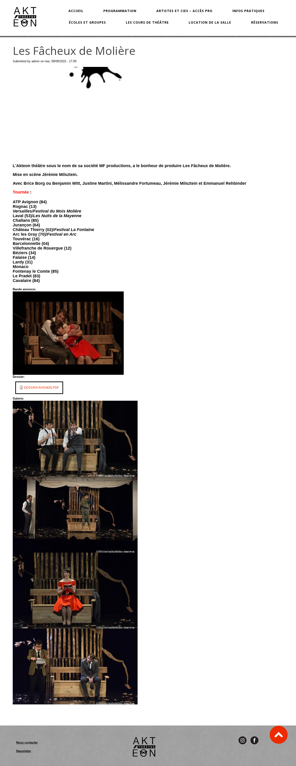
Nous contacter (27, 742)
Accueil (75, 11)
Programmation (119, 11)
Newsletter (23, 751)
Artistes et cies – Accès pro (184, 11)
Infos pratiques (248, 11)
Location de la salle (210, 22)
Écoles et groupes (87, 22)
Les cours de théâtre (147, 22)
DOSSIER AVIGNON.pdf (41, 387)
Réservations (264, 22)
